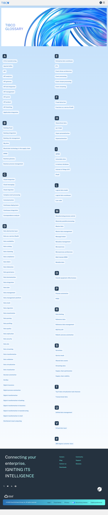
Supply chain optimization (64, 371)
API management (8, 92)
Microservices (60, 247)
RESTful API (59, 329)
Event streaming (61, 86)
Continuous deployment (11, 205)
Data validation (8, 359)
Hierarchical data (61, 123)
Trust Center (57, 502)
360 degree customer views (64, 443)
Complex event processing (11, 195)
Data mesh (6, 303)
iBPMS (58, 154)
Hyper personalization (63, 133)
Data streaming (8, 349)
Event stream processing (63, 81)
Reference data (60, 319)
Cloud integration (9, 179)
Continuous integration (10, 210)
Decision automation (9, 375)
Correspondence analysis (11, 215)
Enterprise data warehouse (64, 61)
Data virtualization (9, 364)
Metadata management (63, 242)
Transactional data (62, 397)
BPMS (5, 153)
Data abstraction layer (10, 231)
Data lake (6, 287)
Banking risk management (11, 138)
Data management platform (12, 298)
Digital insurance (8, 385)
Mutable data (60, 262)
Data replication (8, 334)
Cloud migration (8, 190)
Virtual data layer (61, 428)
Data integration (8, 282)
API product (7, 102)
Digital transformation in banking (13, 400)
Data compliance (8, 257)
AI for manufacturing (10, 61)
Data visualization (9, 369)
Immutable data (61, 159)
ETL (57, 66)
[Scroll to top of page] (103, 510)
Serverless (59, 350)
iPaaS (57, 174)
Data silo (6, 344)
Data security (7, 339)
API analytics (7, 76)
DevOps (5, 380)
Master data (59, 226)
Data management (9, 292)
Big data (6, 143)
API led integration (9, 86)
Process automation (62, 293)
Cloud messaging (8, 184)
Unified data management (64, 412)
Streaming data (61, 366)
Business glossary (9, 159)
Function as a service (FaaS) (64, 107)
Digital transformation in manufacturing (16, 411)
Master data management (64, 231)
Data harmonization (9, 277)
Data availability (8, 241)
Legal (49, 502)
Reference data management (65, 324)
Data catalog (7, 246)
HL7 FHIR (59, 128)
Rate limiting (60, 314)
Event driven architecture (64, 71)
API (4, 71)
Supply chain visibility (63, 376)
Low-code (59, 200)
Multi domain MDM (61, 257)
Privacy (67, 502)
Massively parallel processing (65, 221)
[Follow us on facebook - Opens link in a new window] (16, 486)
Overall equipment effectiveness (66, 278)
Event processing (61, 76)
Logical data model (62, 190)
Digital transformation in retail (13, 416)
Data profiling (7, 323)
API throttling (7, 107)
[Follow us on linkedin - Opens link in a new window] (12, 486)
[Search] (100, 2)
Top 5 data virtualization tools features (68, 392)
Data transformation (9, 354)
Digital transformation (10, 395)
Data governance (8, 272)
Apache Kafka (7, 66)
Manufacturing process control (65, 216)
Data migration (8, 308)
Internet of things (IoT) (63, 169)
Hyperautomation (61, 138)
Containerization (8, 200)
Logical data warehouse (63, 195)
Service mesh (60, 355)
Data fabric (7, 262)
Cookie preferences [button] (96, 502)
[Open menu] (104, 2)
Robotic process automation (64, 335)
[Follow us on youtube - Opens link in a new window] (8, 486)
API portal (6, 97)
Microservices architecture (64, 252)
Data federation (8, 267)
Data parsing (7, 318)
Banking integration (9, 133)
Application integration (10, 112)
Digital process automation (12, 390)
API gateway (7, 81)
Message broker (61, 236)
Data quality (7, 328)
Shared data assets (62, 360)
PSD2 (57, 298)
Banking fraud (7, 128)
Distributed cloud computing (12, 421)
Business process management (13, 164)
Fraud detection (61, 102)
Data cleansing (8, 251)
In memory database (62, 164)
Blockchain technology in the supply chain (16, 148)
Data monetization (9, 313)
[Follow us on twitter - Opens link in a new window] (4, 486)
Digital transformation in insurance (14, 405)
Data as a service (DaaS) (11, 236)
